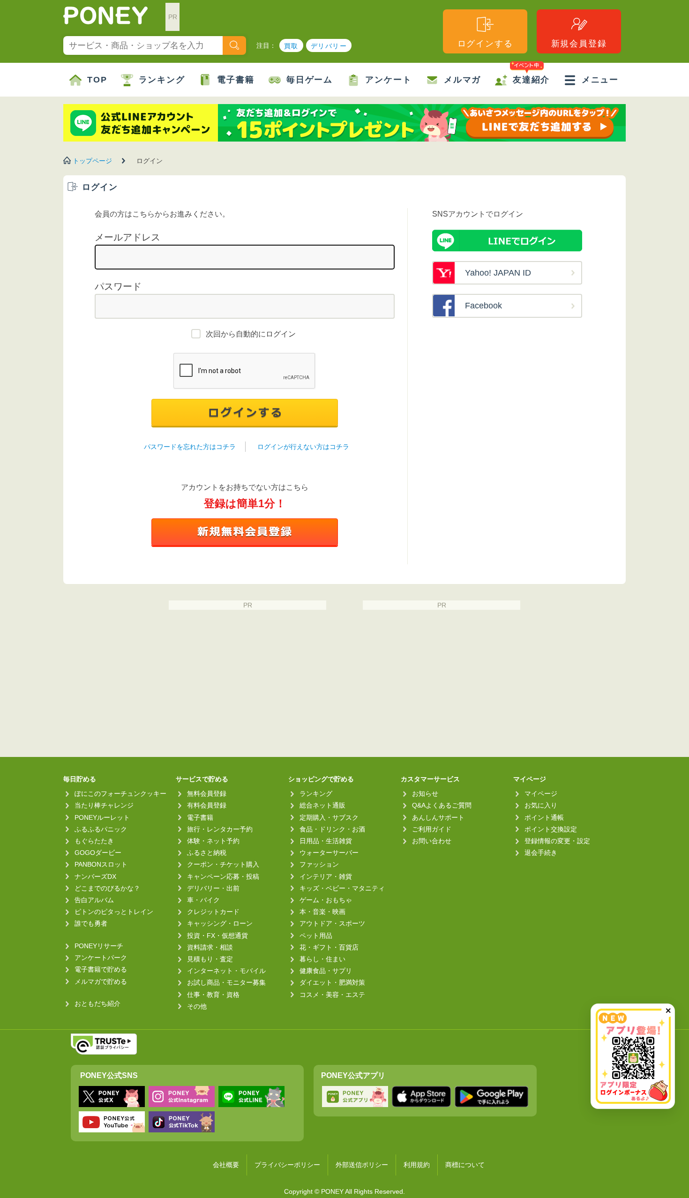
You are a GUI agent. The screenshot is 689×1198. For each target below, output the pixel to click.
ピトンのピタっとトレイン (114, 911)
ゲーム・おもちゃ (326, 900)
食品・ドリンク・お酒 (332, 829)
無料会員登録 (206, 793)
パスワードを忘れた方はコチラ (190, 446)
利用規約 (417, 1164)
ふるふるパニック (101, 829)
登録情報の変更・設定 (557, 841)
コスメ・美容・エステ (332, 994)
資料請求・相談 (210, 947)
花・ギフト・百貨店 (329, 947)
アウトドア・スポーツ (332, 923)
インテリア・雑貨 (326, 876)
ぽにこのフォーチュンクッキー (120, 793)
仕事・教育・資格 (213, 994)
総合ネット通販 (322, 805)
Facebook (483, 305)
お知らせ (425, 793)
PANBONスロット (101, 864)
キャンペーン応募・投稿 (223, 876)
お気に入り (540, 805)
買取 (291, 46)
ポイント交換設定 (550, 829)
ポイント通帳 (544, 817)
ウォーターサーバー (329, 852)
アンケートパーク (101, 957)
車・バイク (203, 900)
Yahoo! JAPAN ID (498, 272)
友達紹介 (531, 79)
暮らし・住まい (322, 959)
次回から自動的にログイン (251, 334)
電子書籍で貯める (101, 969)
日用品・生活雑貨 (326, 841)
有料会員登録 (206, 805)
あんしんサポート (438, 817)
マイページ (540, 793)
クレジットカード (213, 911)
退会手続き (540, 852)
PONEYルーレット (102, 817)
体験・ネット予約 (213, 841)
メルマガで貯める (101, 981)
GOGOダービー (98, 852)
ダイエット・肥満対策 (332, 982)
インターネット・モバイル (226, 970)
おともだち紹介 (97, 1003)
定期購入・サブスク (329, 817)
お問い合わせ (431, 841)
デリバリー (329, 46)
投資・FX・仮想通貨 (217, 935)
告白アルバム (94, 900)
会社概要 (226, 1164)
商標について (465, 1164)
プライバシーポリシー (287, 1164)
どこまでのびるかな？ (107, 888)
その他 (197, 1006)
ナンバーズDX (95, 876)
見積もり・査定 (210, 959)
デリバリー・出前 (213, 888)
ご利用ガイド (431, 829)
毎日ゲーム (309, 79)
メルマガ (462, 79)
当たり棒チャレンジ (104, 805)
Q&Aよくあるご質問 (442, 805)
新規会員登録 (579, 43)
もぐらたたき (94, 841)
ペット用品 (316, 935)
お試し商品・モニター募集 (226, 982)
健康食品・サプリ (326, 970)
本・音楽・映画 (322, 911)
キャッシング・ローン (220, 923)
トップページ (92, 161)
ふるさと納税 (206, 852)
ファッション (319, 864)
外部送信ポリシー (362, 1164)
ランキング (162, 79)
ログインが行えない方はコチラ (303, 446)
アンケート (388, 79)
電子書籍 (235, 79)
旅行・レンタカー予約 (220, 829)
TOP (97, 79)
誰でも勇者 (91, 923)
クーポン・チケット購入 (223, 864)
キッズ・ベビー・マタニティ (342, 888)
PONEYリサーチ (99, 946)
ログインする (485, 43)
